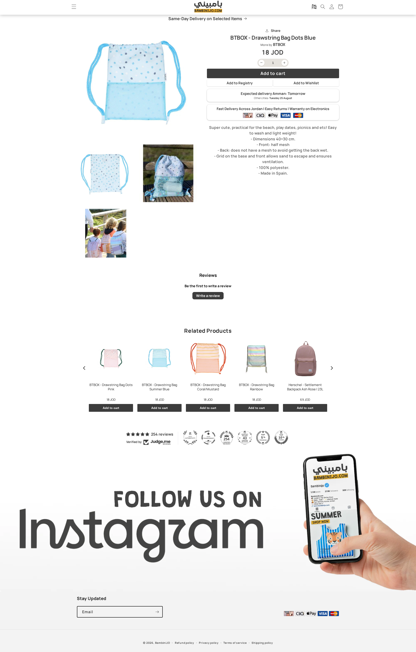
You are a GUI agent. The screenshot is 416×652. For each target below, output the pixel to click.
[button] (74, 7)
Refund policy (184, 643)
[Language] (314, 7)
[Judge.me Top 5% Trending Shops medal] (263, 437)
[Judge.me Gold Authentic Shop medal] (190, 437)
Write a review (208, 295)
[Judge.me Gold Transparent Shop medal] (208, 437)
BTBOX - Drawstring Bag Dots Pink (111, 387)
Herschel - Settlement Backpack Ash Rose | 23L (305, 387)
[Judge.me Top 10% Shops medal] (281, 437)
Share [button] (275, 30)
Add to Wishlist (306, 83)
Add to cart (111, 408)
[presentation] (84, 368)
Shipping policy (262, 643)
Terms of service (235, 643)
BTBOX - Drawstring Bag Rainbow (256, 387)
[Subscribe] (157, 612)
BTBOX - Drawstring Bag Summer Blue (159, 387)
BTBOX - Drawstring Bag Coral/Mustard (208, 387)
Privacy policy (209, 643)
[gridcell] (273, 150)
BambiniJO (162, 643)
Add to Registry (240, 83)
